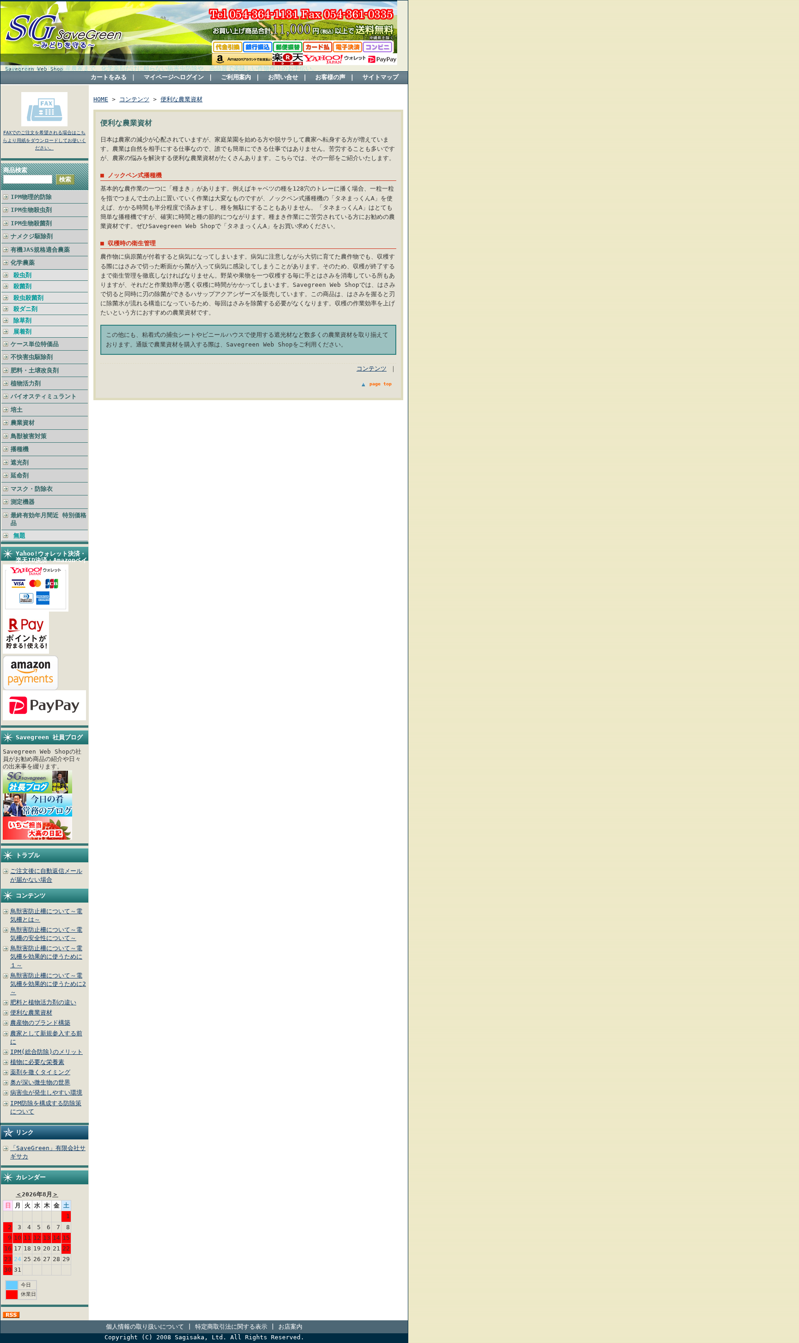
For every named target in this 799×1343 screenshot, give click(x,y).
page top (380, 383)
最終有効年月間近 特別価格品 (48, 519)
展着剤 (22, 331)
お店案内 (290, 1326)
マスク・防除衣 (32, 488)
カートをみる (109, 77)
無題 (19, 535)
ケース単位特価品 (35, 343)
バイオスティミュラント (44, 396)
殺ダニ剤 (25, 308)
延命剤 (20, 475)
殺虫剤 (22, 275)
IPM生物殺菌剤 (31, 223)
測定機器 (23, 501)
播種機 (20, 449)
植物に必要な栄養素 (37, 1061)
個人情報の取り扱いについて (145, 1326)
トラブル (28, 855)
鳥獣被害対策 (29, 436)
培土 (17, 409)
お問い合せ (283, 77)
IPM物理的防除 (31, 196)
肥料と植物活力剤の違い (43, 1002)
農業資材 (23, 422)
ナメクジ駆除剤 (32, 236)
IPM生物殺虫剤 (31, 209)
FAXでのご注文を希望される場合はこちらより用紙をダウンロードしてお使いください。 (44, 140)
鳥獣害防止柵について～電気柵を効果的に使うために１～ (46, 956)
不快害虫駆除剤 (32, 356)
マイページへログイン (174, 77)
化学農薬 (23, 262)
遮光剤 (20, 462)
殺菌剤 (22, 286)
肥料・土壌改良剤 (35, 370)
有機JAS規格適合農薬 (40, 249)
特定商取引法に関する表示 (231, 1326)
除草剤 (22, 320)
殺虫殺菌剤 (28, 297)
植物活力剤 (26, 383)
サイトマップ (381, 77)
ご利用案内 (236, 77)
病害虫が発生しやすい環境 (46, 1092)
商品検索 (15, 170)
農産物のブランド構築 (40, 1022)
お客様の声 (330, 77)
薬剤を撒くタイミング (40, 1072)
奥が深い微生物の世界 (40, 1082)
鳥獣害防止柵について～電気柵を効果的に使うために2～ (48, 984)
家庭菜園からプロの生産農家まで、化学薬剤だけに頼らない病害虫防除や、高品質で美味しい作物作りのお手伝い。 (161, 68)
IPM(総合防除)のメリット (46, 1051)
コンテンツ (31, 895)
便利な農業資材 (31, 1012)
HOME (100, 99)
